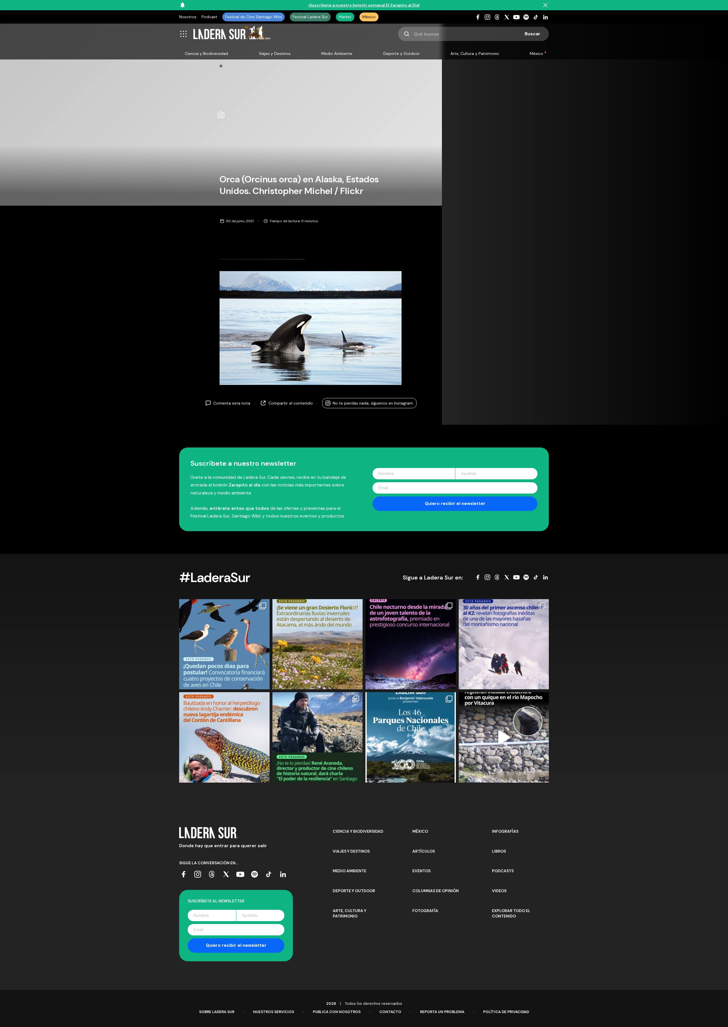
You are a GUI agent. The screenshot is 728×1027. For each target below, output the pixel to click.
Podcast (209, 16)
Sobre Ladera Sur (216, 1011)
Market (345, 16)
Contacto (390, 1011)
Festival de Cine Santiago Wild (253, 16)
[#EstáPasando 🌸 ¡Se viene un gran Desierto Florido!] (317, 644)
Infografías (505, 831)
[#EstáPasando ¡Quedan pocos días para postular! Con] (224, 644)
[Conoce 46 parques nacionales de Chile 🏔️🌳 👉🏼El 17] (410, 737)
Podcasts (503, 870)
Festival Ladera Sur (310, 16)
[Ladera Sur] (232, 33)
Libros (499, 851)
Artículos (423, 851)
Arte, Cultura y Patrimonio (474, 53)
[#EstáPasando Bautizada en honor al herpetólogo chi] (224, 737)
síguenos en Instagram (373, 403)
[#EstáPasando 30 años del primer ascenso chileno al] (504, 644)
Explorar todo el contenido (511, 913)
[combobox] (473, 34)
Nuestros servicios (273, 1011)
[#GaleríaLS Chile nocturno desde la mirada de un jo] (410, 644)
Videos (499, 890)
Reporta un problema (442, 1011)
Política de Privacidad (506, 1011)
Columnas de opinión (435, 890)
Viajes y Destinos (275, 53)
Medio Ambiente (336, 53)
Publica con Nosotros (337, 1011)
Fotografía (425, 910)
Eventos (421, 870)
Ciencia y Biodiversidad (206, 53)
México (369, 16)
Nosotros (188, 16)
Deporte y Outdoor (401, 53)
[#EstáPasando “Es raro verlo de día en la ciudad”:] (504, 737)
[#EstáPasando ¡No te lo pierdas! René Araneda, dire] (317, 737)
